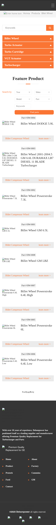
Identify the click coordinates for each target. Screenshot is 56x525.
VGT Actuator (28, 505)
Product (35, 13)
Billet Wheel (47, 13)
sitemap (28, 508)
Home (26, 13)
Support (28, 520)
